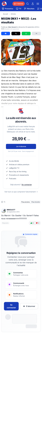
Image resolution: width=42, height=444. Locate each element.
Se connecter (27, 185)
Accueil (5, 14)
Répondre (5, 223)
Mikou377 (11, 210)
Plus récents (36, 202)
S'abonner (30, 306)
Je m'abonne (21, 146)
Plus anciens (25, 202)
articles (13, 14)
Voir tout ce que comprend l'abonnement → (21, 192)
